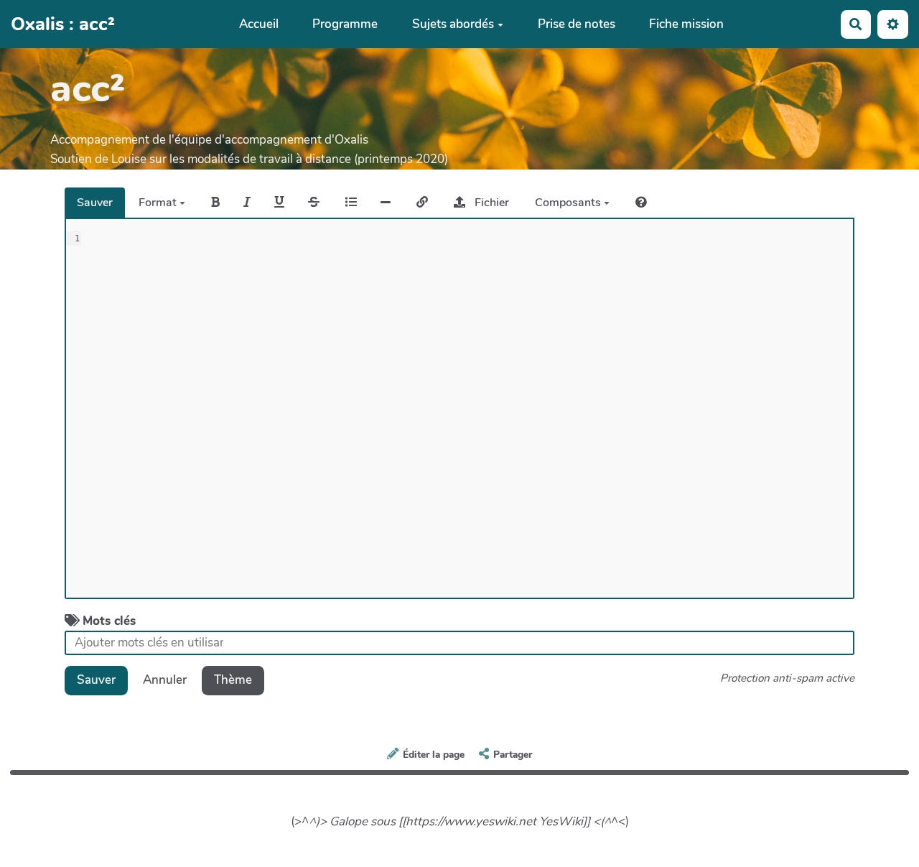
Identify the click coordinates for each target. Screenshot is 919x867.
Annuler (165, 680)
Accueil (259, 24)
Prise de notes (576, 24)
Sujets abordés (453, 24)
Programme (345, 24)
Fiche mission (686, 24)
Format (159, 202)
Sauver (95, 202)
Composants (569, 202)
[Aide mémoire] (641, 202)
